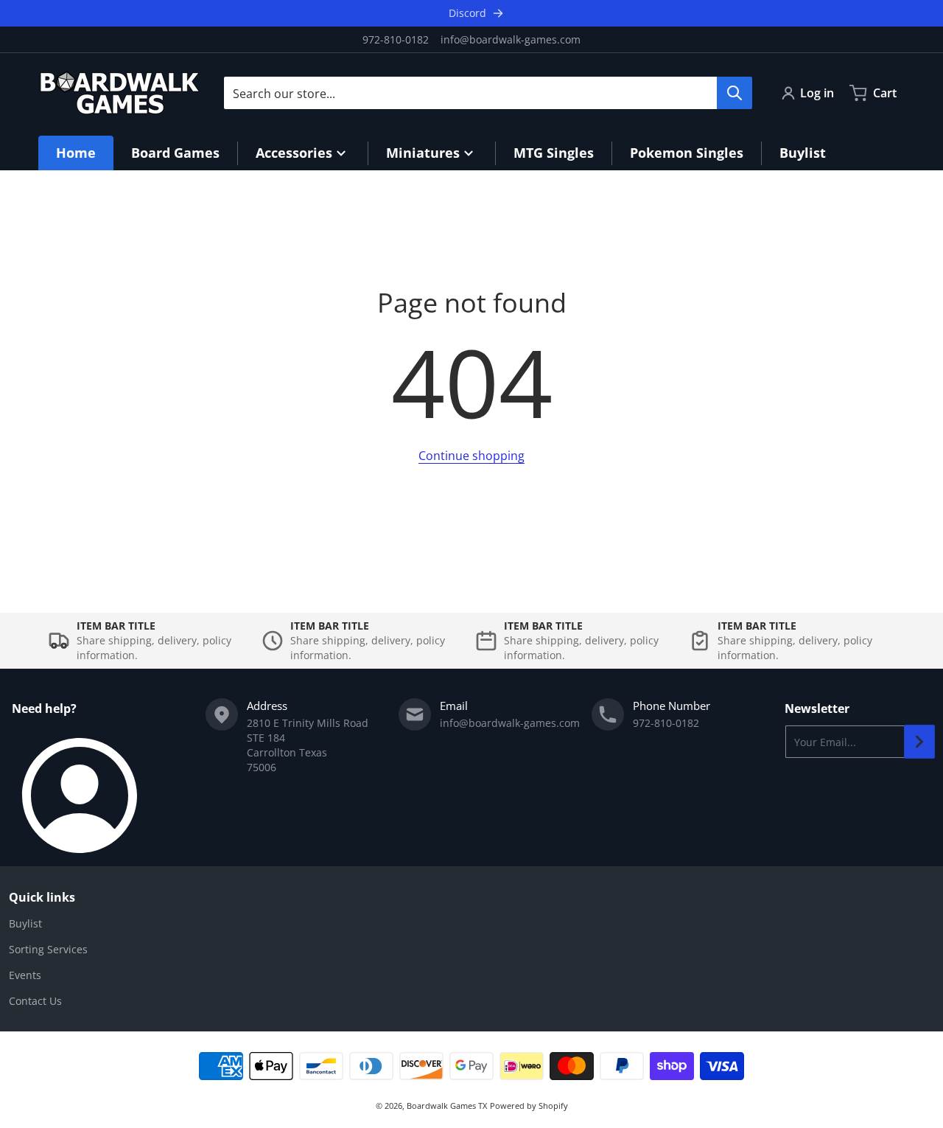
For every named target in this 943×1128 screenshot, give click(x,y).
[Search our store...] (734, 93)
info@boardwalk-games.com (511, 39)
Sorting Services (48, 949)
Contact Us (35, 1001)
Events (25, 975)
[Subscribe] (919, 742)
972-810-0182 (395, 39)
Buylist (25, 923)
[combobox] (487, 93)
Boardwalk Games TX (447, 1105)
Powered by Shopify (529, 1105)
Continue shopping (471, 456)
